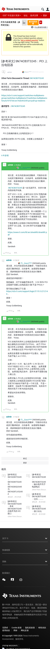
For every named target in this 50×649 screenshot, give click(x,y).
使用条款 (6, 630)
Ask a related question (29, 40)
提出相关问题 (33, 22)
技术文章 (34, 15)
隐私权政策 (30, 627)
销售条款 (42, 627)
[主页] (15, 9)
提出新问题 (40, 22)
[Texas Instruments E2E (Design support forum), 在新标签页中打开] (12, 581)
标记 (25, 458)
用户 (47, 9)
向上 (4, 253)
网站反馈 (25, 630)
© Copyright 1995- (12, 636)
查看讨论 (17, 253)
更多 (45, 15)
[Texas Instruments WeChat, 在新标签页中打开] (4, 581)
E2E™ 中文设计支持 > (12, 15)
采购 (4, 561)
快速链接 (6, 550)
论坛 (26, 15)
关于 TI (5, 538)
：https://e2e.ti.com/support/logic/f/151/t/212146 (27, 291)
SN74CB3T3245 (37, 78)
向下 (10, 253)
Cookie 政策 (17, 627)
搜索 (42, 9)
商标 (15, 630)
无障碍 (5, 627)
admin (9, 72)
